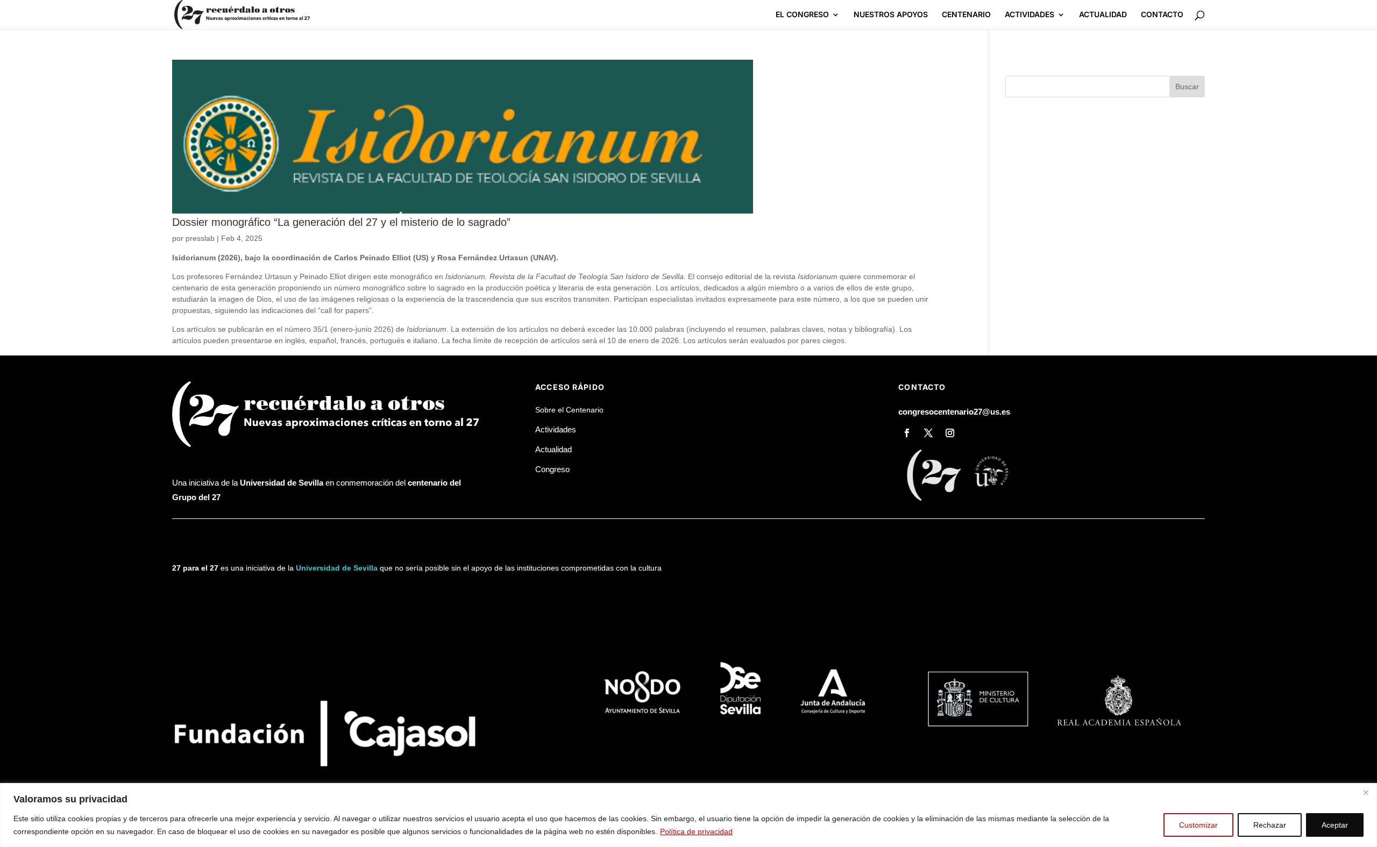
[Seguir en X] (928, 433)
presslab (200, 238)
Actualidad (553, 449)
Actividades (555, 429)
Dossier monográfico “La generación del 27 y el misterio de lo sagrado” (341, 222)
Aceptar (1335, 825)
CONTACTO (1162, 15)
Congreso (552, 469)
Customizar (1198, 825)
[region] (688, 815)
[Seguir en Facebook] (906, 433)
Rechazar (1269, 825)
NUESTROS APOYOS (891, 15)
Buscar (1187, 86)
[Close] (1365, 792)
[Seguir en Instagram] (950, 433)
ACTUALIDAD (1103, 15)
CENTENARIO (966, 15)
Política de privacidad (696, 831)
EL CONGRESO (802, 15)
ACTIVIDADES (1029, 15)
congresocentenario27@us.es (954, 411)
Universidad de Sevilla (337, 568)
